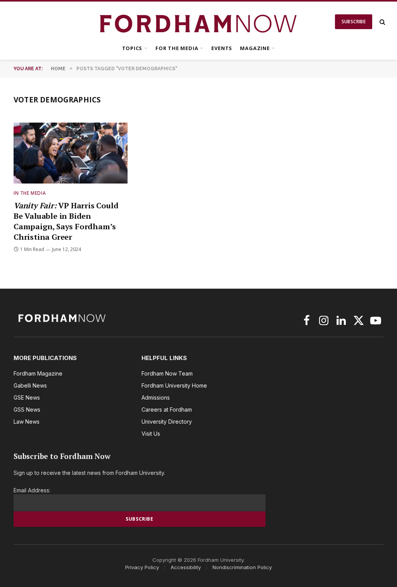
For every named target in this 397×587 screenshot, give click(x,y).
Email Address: (32, 490)
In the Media (30, 193)
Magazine (254, 48)
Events (221, 48)
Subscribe (354, 21)
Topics (132, 48)
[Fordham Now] (198, 22)
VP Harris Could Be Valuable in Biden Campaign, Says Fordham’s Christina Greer (66, 221)
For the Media (176, 48)
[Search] (381, 22)
